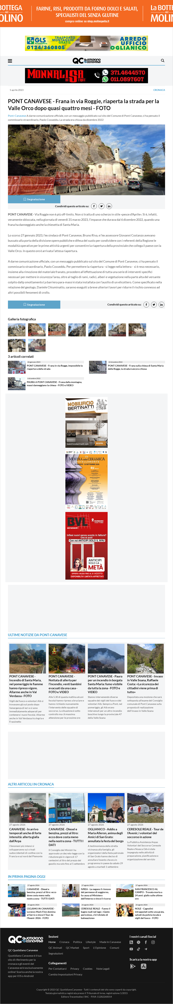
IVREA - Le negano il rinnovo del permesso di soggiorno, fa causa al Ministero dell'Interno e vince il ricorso (96, 894)
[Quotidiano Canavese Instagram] (153, 942)
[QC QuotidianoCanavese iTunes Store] (143, 966)
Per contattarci (57, 968)
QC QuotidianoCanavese (69, 989)
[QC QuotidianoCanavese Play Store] (133, 966)
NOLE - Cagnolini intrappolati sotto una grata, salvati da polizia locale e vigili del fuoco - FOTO (149, 913)
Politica (77, 941)
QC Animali (55, 947)
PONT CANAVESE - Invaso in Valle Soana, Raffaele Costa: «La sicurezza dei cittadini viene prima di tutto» (145, 684)
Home (52, 941)
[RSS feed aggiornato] (131, 942)
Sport (86, 947)
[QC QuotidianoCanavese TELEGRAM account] (145, 949)
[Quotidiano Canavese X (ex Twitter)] (138, 942)
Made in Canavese (110, 941)
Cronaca (159, 89)
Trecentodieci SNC (79, 996)
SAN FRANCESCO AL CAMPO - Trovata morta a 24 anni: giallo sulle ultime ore (148, 894)
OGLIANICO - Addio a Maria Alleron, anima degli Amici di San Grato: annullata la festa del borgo (105, 835)
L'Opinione (99, 947)
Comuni (114, 947)
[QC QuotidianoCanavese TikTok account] (138, 949)
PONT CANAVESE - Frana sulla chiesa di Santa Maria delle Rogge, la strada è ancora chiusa (136, 367)
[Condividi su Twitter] (101, 206)
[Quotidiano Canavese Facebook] (145, 942)
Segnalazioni (55, 953)
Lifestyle (91, 941)
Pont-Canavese (17, 115)
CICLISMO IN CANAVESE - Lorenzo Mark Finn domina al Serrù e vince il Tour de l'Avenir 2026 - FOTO (41, 913)
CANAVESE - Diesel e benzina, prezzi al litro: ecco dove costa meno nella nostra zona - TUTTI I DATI (66, 837)
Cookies (87, 968)
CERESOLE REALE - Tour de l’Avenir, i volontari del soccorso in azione (145, 833)
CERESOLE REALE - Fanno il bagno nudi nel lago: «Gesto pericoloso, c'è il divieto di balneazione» (95, 913)
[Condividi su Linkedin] (109, 206)
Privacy (74, 968)
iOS (19, 975)
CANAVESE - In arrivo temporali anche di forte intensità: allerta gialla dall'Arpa (25, 835)
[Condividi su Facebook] (94, 206)
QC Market (72, 947)
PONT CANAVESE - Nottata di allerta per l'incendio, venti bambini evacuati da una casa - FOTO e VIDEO (65, 684)
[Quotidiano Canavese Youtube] (131, 949)
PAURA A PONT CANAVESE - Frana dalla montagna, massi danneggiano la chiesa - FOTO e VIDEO (54, 384)
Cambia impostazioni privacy (65, 974)
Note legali (102, 968)
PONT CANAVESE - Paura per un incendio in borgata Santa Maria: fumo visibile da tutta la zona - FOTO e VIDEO (105, 684)
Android (29, 975)
